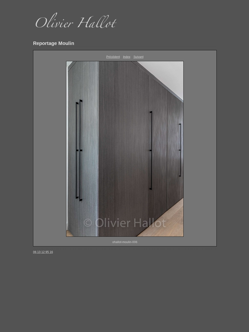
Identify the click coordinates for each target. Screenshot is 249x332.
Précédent (113, 57)
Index (126, 57)
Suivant (138, 57)
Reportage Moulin (53, 43)
